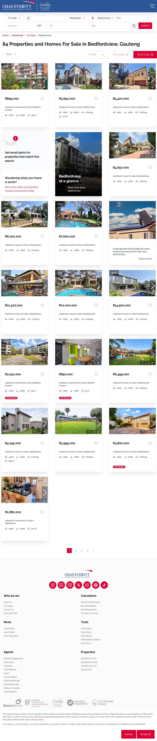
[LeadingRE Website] (57, 702)
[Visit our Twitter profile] (78, 585)
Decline (128, 734)
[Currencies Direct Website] (102, 702)
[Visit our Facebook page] (52, 585)
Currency (12, 25)
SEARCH (145, 25)
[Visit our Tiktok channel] (104, 585)
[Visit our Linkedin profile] (61, 585)
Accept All (145, 734)
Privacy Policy (38, 720)
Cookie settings (109, 734)
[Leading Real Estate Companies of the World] (45, 6)
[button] (112, 18)
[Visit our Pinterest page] (95, 585)
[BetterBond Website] (13, 703)
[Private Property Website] (77, 703)
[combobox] (128, 18)
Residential (17, 35)
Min (51, 25)
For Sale (31, 35)
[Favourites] (42, 98)
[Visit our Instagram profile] (70, 585)
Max (93, 25)
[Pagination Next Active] (15, 54)
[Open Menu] (152, 6)
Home (5, 35)
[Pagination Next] (93, 550)
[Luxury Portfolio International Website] (36, 702)
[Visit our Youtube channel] (87, 585)
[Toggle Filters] (134, 25)
